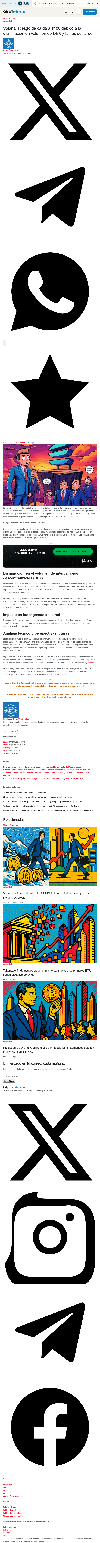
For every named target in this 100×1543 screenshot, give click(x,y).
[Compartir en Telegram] (50, 243)
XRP (5, 753)
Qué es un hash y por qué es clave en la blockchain (24, 792)
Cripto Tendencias (11, 50)
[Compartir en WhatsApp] (50, 338)
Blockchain (7, 1487)
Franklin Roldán (22, 1541)
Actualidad (13, 18)
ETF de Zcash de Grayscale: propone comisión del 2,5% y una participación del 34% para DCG (42, 801)
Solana (6, 747)
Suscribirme (9, 1080)
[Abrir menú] (66, 12)
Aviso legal (7, 1535)
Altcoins (6, 1493)
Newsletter (90, 12)
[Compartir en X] (50, 148)
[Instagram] (50, 1283)
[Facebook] (50, 1473)
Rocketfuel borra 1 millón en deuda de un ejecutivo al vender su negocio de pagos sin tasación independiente (48, 810)
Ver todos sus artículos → (13, 731)
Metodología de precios (13, 1516)
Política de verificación (12, 1510)
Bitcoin (6, 741)
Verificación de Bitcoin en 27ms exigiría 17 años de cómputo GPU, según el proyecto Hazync (41, 805)
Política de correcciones (13, 1513)
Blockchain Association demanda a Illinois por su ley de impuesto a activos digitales (37, 796)
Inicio (5, 18)
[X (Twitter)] (50, 1188)
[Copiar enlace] (4, 343)
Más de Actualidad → (12, 825)
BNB (5, 750)
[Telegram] (50, 1378)
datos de (18, 589)
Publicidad (7, 1529)
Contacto (7, 1532)
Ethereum (7, 744)
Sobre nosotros (9, 1527)
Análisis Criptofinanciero (13, 1496)
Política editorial (9, 1507)
